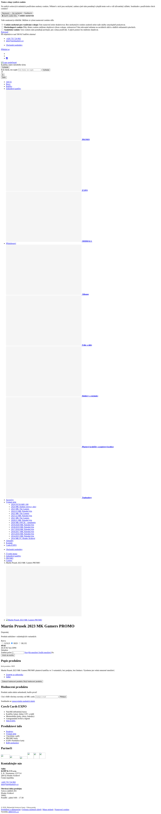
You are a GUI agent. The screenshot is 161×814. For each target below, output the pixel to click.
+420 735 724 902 (8, 782)
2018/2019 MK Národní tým (22, 527)
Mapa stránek (48, 809)
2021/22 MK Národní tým (21, 516)
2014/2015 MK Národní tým (22, 536)
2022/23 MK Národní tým (21, 511)
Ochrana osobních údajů (31, 809)
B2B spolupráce (12, 743)
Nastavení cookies (62, 809)
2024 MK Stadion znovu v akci (23, 507)
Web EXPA (10, 721)
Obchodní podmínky (14, 45)
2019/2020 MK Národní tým (22, 525)
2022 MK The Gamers (20, 513)
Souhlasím (28, 13)
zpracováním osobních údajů (23, 701)
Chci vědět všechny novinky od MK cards (18, 697)
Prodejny (9, 731)
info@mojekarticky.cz (9, 784)
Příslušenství (11, 243)
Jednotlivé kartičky (13, 89)
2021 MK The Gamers (20, 518)
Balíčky (9, 86)
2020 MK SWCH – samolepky (23, 522)
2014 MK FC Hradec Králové (23, 538)
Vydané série (11, 502)
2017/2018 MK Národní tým (22, 529)
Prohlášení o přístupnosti (11, 809)
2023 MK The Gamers (20, 509)
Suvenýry (10, 500)
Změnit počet (6, 652)
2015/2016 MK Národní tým (22, 534)
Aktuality (9, 541)
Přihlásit (63, 697)
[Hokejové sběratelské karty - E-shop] (9, 62)
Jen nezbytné (17, 13)
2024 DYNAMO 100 (19, 504)
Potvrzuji (4, 32)
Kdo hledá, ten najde (9, 70)
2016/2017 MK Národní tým (22, 532)
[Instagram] (7, 58)
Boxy (8, 84)
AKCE (9, 82)
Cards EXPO (11, 545)
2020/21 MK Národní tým (21, 520)
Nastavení (5, 13)
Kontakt (9, 543)
